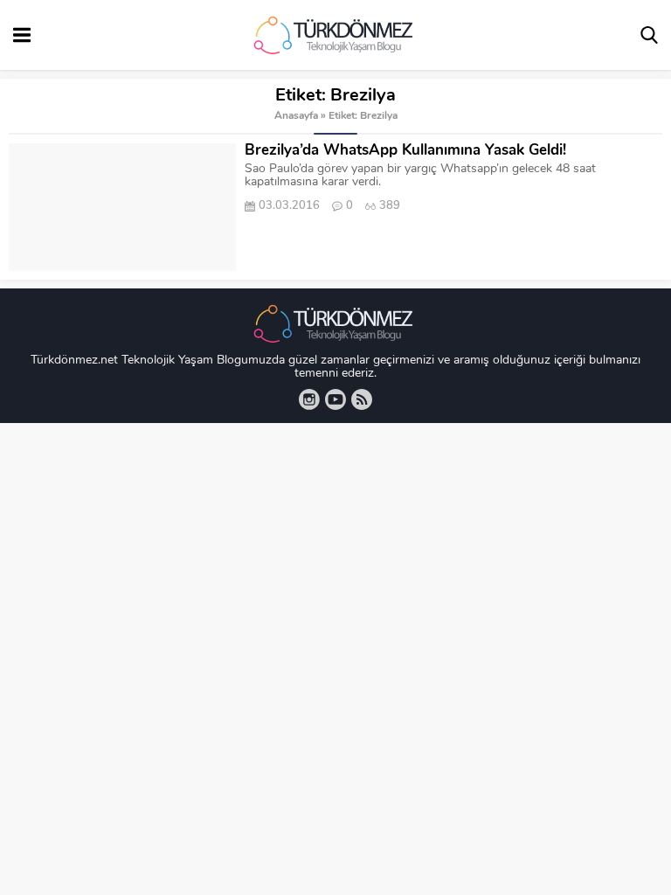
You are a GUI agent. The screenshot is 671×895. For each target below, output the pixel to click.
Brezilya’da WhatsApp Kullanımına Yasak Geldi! (405, 150)
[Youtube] (335, 399)
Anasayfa (296, 116)
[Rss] (361, 399)
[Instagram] (309, 399)
